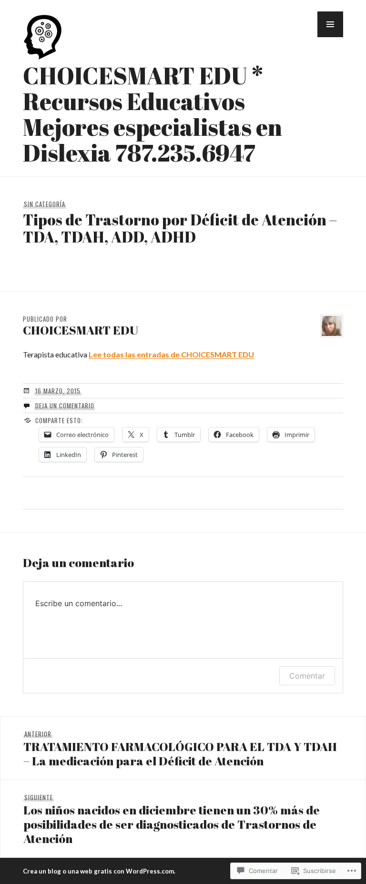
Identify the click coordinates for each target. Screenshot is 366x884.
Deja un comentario (64, 405)
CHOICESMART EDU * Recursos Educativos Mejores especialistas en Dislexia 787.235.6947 (152, 114)
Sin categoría (44, 204)
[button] (330, 24)
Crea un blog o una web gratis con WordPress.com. (99, 871)
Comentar (307, 676)
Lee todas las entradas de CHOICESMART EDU (171, 354)
